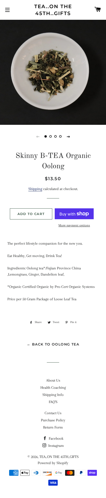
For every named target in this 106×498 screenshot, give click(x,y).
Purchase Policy (53, 420)
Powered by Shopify (53, 463)
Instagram (55, 445)
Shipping (35, 189)
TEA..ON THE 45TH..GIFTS (53, 9)
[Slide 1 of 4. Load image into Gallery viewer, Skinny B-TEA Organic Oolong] (45, 136)
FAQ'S (53, 402)
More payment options (74, 225)
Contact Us (53, 413)
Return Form (53, 427)
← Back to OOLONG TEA (53, 344)
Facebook (55, 438)
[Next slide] (68, 136)
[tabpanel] (53, 72)
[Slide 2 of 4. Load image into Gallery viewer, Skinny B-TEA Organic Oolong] (50, 136)
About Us (53, 380)
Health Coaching (53, 387)
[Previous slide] (37, 136)
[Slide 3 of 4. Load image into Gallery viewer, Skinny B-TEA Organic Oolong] (55, 136)
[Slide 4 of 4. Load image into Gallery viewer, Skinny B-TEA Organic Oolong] (60, 136)
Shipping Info (53, 394)
